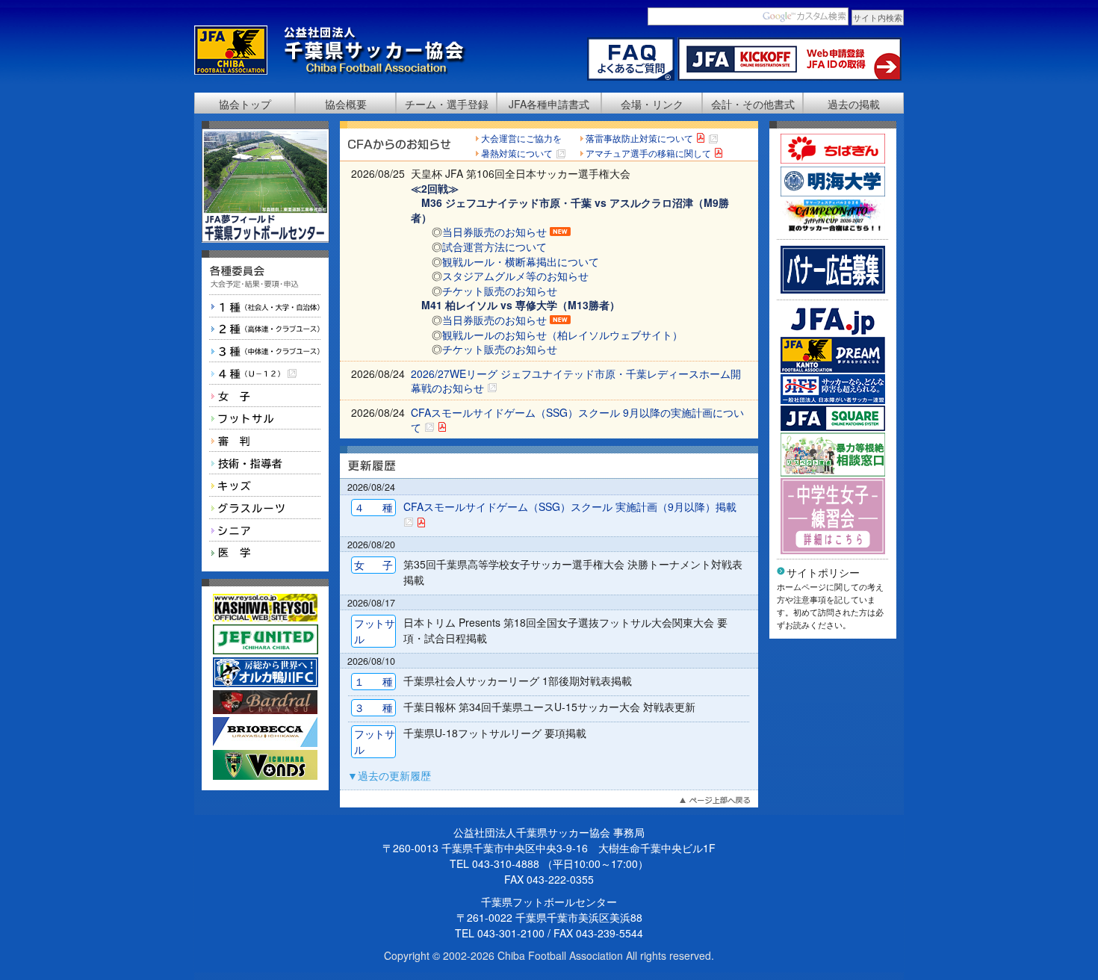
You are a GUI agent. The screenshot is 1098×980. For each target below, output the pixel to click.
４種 (265, 373)
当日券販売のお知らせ (494, 231)
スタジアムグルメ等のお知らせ (515, 275)
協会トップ (245, 103)
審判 (265, 440)
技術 (265, 463)
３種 (265, 351)
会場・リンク (652, 103)
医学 (265, 553)
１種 (265, 306)
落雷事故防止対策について (639, 137)
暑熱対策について (517, 152)
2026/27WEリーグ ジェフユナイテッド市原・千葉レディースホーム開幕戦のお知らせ (576, 381)
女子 (265, 396)
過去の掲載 (854, 103)
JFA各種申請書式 (549, 103)
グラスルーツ (265, 508)
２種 (265, 328)
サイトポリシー (823, 572)
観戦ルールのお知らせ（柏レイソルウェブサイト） (562, 334)
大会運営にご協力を (521, 137)
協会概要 (346, 103)
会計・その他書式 (753, 103)
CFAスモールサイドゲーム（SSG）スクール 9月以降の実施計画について (577, 420)
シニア (265, 530)
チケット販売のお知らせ (499, 290)
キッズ (265, 485)
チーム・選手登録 (446, 103)
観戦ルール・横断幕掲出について (520, 261)
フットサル (265, 418)
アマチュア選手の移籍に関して (648, 152)
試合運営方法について (494, 246)
